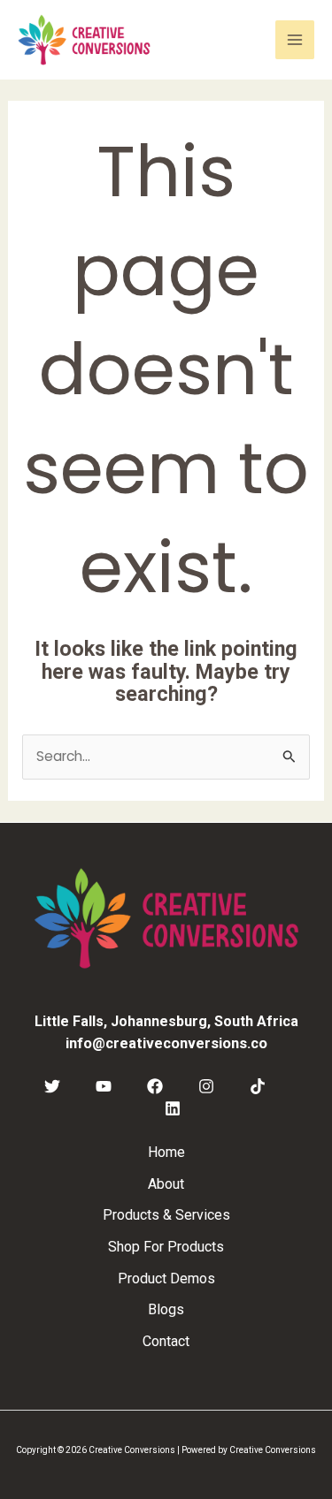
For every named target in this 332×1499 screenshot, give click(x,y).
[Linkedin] (173, 1108)
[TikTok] (258, 1086)
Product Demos (166, 1278)
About (166, 1184)
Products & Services (166, 1214)
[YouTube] (104, 1086)
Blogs (166, 1309)
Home (166, 1152)
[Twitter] (52, 1086)
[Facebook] (155, 1086)
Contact (166, 1341)
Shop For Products (166, 1246)
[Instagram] (206, 1086)
